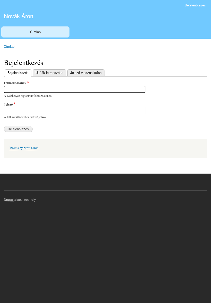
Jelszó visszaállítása (86, 72)
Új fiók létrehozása (49, 72)
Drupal (9, 199)
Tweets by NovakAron (23, 148)
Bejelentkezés (195, 5)
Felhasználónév (15, 82)
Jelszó (8, 104)
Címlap (35, 31)
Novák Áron (18, 16)
